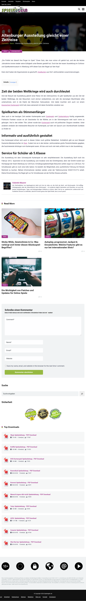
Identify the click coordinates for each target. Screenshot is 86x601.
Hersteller (11, 1)
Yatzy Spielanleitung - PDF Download (23, 506)
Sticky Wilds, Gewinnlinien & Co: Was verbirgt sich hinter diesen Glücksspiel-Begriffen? (21, 245)
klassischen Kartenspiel (10, 105)
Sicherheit (7, 597)
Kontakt (4, 1)
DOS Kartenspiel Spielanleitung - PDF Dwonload (27, 459)
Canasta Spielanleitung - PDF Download (24, 530)
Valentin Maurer (19, 183)
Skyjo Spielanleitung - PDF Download (23, 435)
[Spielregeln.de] (18, 10)
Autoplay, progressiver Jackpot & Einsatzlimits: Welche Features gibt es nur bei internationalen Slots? (63, 245)
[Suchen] (82, 393)
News (33, 1)
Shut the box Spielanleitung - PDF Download (25, 542)
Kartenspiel (46, 123)
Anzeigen (13, 82)
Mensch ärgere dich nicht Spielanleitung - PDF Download (30, 494)
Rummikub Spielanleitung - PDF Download (25, 471)
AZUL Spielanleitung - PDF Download (23, 518)
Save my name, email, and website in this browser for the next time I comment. (36, 366)
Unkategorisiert (15, 51)
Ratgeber (18, 1)
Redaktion (30, 597)
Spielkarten (42, 72)
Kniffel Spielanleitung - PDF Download (23, 447)
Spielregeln (50, 116)
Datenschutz (15, 597)
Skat (25, 143)
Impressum (52, 597)
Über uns (38, 597)
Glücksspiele (26, 1)
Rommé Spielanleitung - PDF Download (24, 483)
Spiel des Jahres (6, 4)
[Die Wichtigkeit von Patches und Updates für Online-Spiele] (21, 271)
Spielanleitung (63, 116)
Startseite (5, 43)
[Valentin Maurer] (7, 190)
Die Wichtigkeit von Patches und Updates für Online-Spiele (18, 291)
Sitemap (23, 597)
